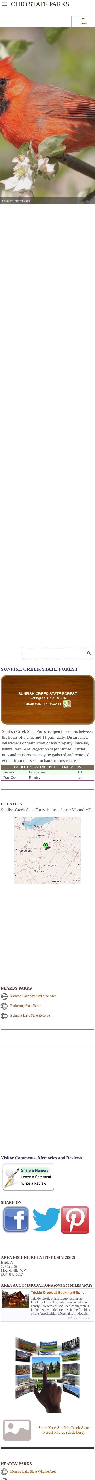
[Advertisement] (47, 1104)
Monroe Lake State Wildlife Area (33, 996)
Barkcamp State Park (25, 1006)
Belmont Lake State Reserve (30, 1015)
